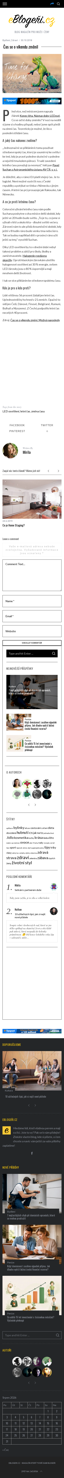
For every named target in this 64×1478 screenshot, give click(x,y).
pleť (31, 843)
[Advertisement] (32, 363)
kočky (31, 838)
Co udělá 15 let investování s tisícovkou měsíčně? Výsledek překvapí (39, 747)
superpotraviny (37, 848)
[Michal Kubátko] (37, 1372)
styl (29, 848)
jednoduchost (48, 833)
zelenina (33, 858)
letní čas (25, 411)
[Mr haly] (47, 1361)
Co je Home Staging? (13, 525)
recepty (46, 843)
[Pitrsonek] (17, 794)
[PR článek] (17, 783)
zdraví (23, 857)
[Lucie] (37, 1361)
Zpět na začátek (29, 1471)
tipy (47, 847)
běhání (27, 828)
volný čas (15, 853)
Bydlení (6, 40)
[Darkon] (47, 783)
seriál (52, 843)
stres (25, 848)
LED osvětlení (10, 411)
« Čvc (5, 1449)
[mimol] (47, 794)
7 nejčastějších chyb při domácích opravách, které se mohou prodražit (30, 691)
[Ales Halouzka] (27, 794)
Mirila (27, 452)
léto (51, 837)
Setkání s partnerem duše (28, 889)
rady (40, 842)
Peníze (28, 719)
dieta (51, 827)
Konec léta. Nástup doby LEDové (40, 115)
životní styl (22, 862)
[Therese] (37, 794)
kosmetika (21, 837)
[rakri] (37, 783)
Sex (7, 848)
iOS (31, 833)
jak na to (38, 832)
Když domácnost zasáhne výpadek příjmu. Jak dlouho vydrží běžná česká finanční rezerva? (41, 725)
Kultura (9, 1090)
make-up (9, 843)
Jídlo (10, 838)
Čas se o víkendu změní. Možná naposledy (35, 320)
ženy (8, 863)
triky (53, 847)
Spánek (19, 848)
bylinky (18, 828)
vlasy (9, 852)
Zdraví (14, 40)
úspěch (51, 858)
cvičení (44, 828)
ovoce (24, 842)
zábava (42, 858)
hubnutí (22, 832)
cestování (36, 828)
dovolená (11, 833)
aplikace (9, 828)
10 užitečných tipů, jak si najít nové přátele (30, 916)
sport (13, 847)
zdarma (33, 853)
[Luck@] (47, 1372)
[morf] (27, 783)
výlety (27, 853)
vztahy (22, 853)
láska (46, 837)
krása (38, 837)
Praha (35, 843)
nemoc (17, 843)
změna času (38, 411)
